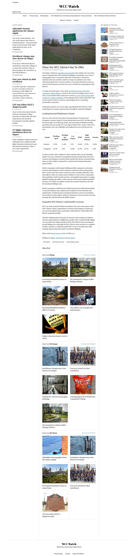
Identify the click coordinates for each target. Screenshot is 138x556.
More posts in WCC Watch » (89, 433)
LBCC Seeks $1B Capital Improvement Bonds (116, 80)
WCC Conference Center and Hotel (105, 16)
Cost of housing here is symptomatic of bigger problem (116, 116)
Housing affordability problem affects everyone (53, 308)
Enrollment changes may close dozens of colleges (23, 57)
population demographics (66, 73)
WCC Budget (60, 238)
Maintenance (44, 16)
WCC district (46, 242)
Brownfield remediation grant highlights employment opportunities (117, 59)
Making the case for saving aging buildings (54, 398)
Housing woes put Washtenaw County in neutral (115, 169)
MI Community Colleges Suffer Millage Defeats (82, 280)
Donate (76, 20)
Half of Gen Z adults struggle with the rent (115, 101)
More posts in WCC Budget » (88, 344)
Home (25, 16)
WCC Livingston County (73, 242)
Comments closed (18, 52)
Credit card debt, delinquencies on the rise (116, 94)
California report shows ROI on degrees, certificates (116, 146)
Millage (53, 238)
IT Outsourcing (33, 16)
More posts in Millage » (90, 255)
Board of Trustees (65, 20)
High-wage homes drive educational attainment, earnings (116, 138)
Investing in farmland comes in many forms (54, 280)
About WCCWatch (78, 554)
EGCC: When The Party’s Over (116, 87)
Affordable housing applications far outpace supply (23, 30)
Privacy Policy (58, 554)
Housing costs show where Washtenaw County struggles (117, 130)
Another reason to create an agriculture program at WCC (116, 108)
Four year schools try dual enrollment (24, 80)
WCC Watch (69, 6)
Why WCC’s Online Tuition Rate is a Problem (117, 153)
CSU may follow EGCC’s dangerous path (23, 105)
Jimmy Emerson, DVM (58, 233)
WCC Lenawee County (58, 242)
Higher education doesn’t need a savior (54, 337)
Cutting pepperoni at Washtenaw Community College (82, 398)
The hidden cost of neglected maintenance (81, 308)
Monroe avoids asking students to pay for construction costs (115, 161)
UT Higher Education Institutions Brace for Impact (22, 132)
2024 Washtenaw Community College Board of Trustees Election (71, 16)
